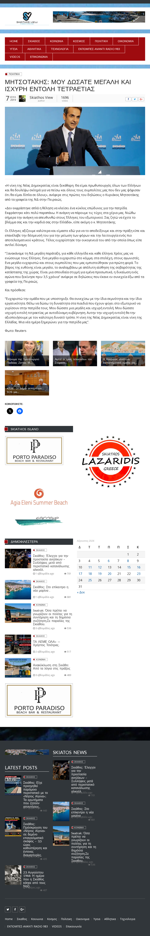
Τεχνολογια (59, 49)
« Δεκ (81, 592)
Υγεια (13, 49)
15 (129, 567)
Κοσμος (79, 41)
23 (138, 574)
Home (14, 41)
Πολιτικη (101, 41)
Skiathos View (41, 97)
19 (100, 574)
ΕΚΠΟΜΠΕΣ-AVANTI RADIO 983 (99, 49)
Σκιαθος (34, 41)
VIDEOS (15, 56)
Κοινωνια (56, 41)
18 (90, 574)
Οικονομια (126, 41)
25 (90, 580)
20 (109, 574)
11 (90, 567)
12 (100, 567)
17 (80, 574)
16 (138, 567)
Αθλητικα (34, 49)
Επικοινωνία (39, 56)
